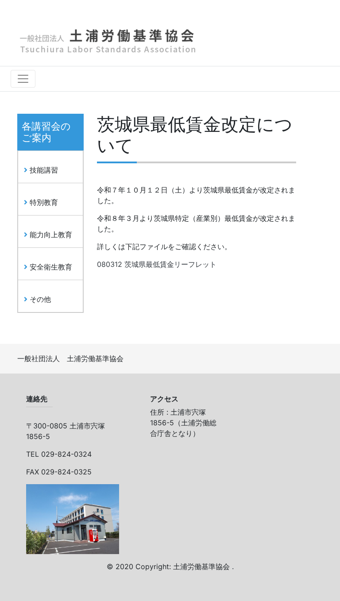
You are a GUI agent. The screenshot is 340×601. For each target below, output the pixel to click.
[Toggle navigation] (23, 79)
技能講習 (42, 170)
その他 (39, 299)
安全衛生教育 (49, 266)
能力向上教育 (49, 234)
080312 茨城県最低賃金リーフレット (156, 264)
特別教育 (42, 202)
